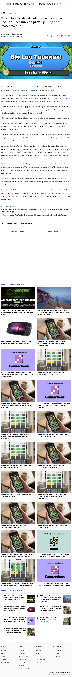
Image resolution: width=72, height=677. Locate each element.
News (2, 653)
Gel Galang (6, 34)
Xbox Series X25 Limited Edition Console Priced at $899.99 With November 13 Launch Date (17, 313)
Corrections (22, 665)
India (37, 653)
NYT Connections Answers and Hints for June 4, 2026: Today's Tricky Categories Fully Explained (53, 405)
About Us (21, 650)
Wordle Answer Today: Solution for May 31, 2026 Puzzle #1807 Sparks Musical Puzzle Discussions (16, 405)
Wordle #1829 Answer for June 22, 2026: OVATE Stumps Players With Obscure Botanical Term (51, 343)
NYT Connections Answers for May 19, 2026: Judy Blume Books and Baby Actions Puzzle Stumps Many (17, 374)
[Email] (65, 35)
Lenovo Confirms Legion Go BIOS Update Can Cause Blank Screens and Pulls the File (15, 608)
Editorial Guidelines (53, 231)
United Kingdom (40, 659)
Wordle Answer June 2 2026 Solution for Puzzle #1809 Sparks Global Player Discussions (51, 496)
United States (39, 662)
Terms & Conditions (24, 656)
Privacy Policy (23, 659)
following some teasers (27, 90)
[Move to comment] (69, 35)
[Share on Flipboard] (58, 35)
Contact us (22, 653)
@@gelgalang (17, 34)
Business (3, 650)
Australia (38, 650)
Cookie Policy (22, 662)
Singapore (38, 656)
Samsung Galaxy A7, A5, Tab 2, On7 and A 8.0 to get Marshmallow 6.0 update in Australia (35, 215)
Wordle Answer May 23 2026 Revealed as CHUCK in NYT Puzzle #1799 (49, 619)
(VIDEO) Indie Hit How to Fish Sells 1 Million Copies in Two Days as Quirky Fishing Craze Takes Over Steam (53, 313)
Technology (4, 659)
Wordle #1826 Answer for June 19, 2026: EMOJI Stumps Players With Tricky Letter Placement (15, 436)
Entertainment (5, 662)
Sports (3, 656)
